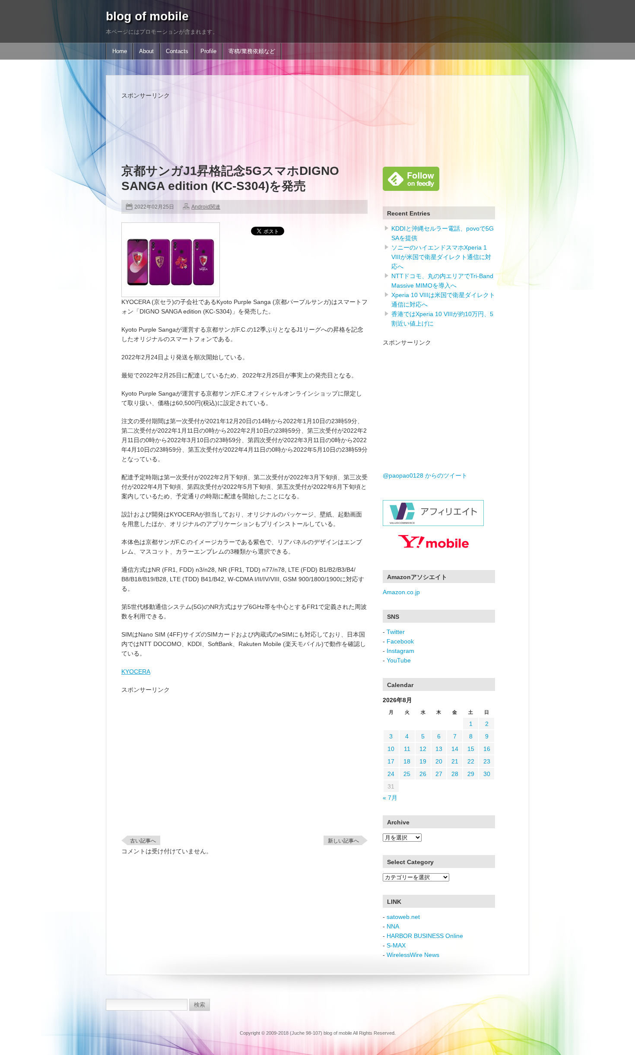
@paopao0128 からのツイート (425, 475)
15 (470, 748)
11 (407, 748)
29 (470, 773)
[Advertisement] (278, 119)
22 (470, 761)
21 (454, 761)
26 (422, 773)
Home (119, 51)
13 (438, 748)
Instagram (400, 650)
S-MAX (396, 945)
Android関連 (205, 207)
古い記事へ (143, 841)
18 (406, 761)
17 (390, 761)
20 (438, 761)
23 (486, 761)
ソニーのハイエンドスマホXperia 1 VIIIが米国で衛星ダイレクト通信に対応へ (441, 257)
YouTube (399, 660)
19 (422, 761)
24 (390, 773)
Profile (208, 51)
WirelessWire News (413, 954)
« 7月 (390, 797)
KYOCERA (135, 671)
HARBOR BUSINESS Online (425, 935)
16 (486, 748)
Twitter (396, 631)
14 (454, 748)
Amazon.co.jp (401, 592)
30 (486, 773)
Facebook (400, 641)
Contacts (177, 51)
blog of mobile (147, 16)
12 (422, 748)
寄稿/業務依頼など (252, 51)
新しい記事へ (343, 841)
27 (438, 773)
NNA (393, 926)
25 (406, 773)
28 (454, 773)
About (146, 51)
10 (390, 748)
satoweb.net (403, 916)
